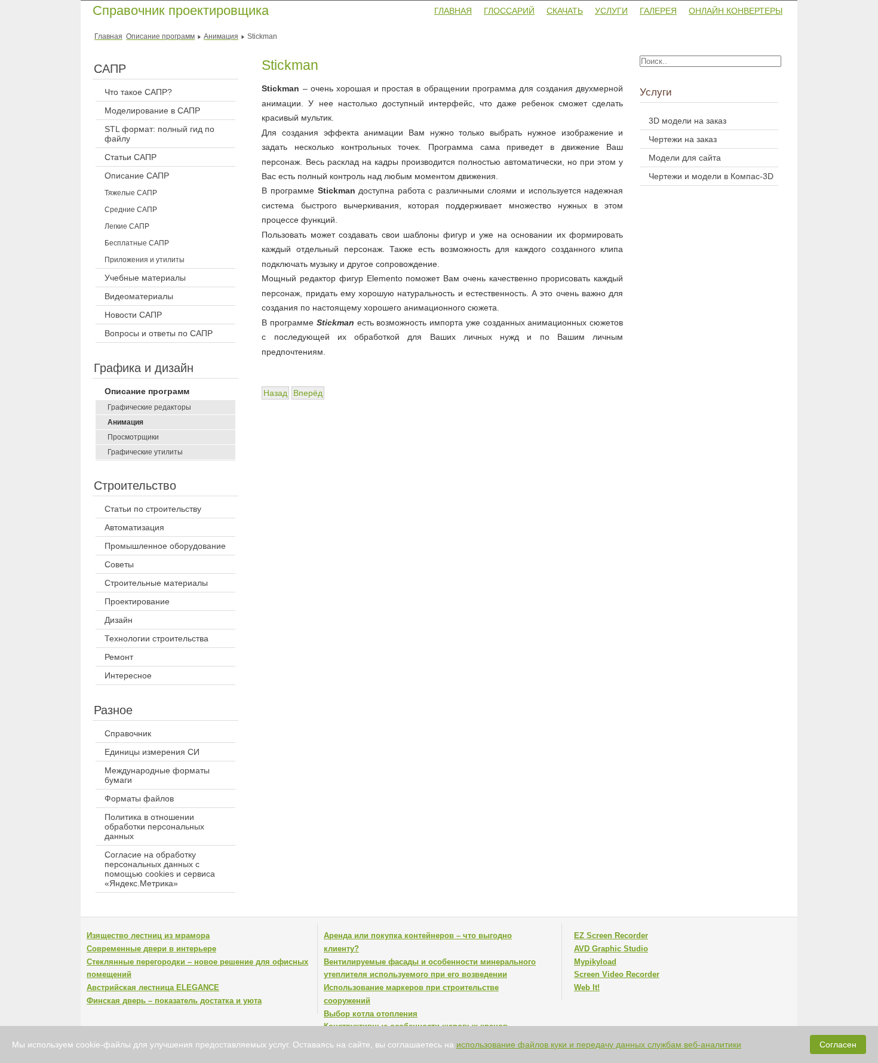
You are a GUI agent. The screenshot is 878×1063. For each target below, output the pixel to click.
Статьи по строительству (153, 509)
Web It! (587, 987)
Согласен (837, 1044)
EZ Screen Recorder (611, 935)
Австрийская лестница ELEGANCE (153, 987)
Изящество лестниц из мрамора (148, 935)
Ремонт (119, 657)
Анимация (125, 422)
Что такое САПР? (138, 92)
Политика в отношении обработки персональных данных (154, 826)
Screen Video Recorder (616, 974)
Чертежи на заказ (683, 139)
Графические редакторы (149, 407)
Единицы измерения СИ (152, 752)
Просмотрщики (133, 437)
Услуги (611, 11)
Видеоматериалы (139, 296)
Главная (453, 11)
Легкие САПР (127, 226)
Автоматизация (134, 527)
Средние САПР (131, 209)
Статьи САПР (130, 157)
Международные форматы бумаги (157, 775)
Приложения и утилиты (145, 260)
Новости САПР (133, 314)
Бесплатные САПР (137, 243)
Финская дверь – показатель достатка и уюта (174, 1000)
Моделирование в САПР (152, 110)
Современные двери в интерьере (151, 948)
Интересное (128, 675)
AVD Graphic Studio (611, 948)
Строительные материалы (156, 583)
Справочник (128, 733)
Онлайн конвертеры (735, 11)
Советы (119, 564)
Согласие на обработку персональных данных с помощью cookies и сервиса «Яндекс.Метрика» (160, 869)
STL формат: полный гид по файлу (159, 133)
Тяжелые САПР (131, 193)
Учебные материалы (145, 277)
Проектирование (137, 601)
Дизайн (119, 620)
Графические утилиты (145, 452)
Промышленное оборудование (165, 546)
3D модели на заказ (687, 120)
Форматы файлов (139, 798)
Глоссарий (509, 11)
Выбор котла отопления (370, 1013)
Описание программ (147, 391)
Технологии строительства (156, 638)
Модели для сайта (685, 157)
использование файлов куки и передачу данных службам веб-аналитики (598, 1044)
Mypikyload (595, 961)
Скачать (565, 11)
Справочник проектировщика (181, 10)
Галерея (658, 11)
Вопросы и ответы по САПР (159, 333)
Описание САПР (137, 175)
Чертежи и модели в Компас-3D (711, 176)
